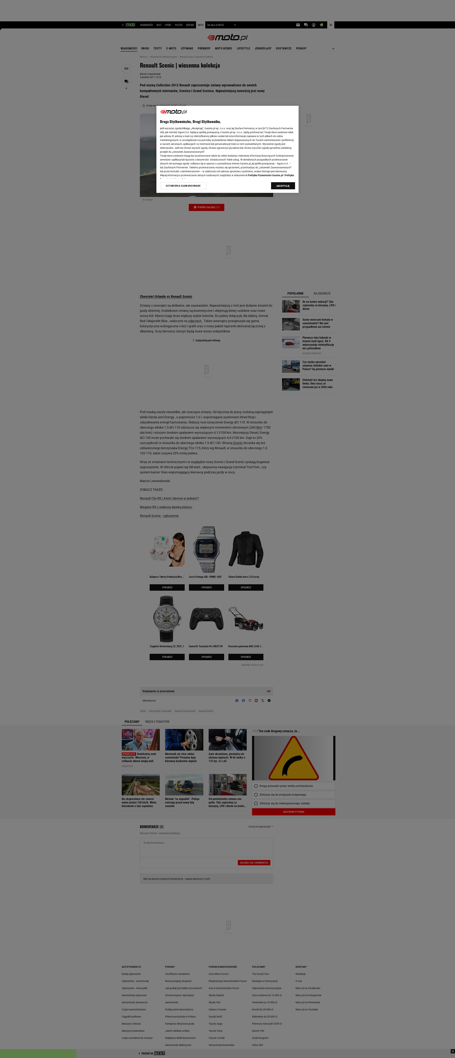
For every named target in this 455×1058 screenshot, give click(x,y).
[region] (227, 149)
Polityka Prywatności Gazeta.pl (265, 175)
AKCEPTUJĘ (283, 186)
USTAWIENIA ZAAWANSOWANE (183, 185)
